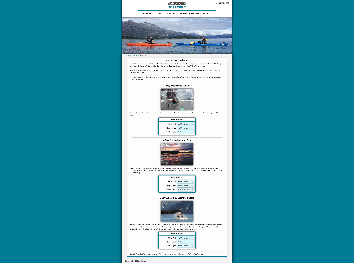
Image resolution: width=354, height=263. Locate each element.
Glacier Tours (182, 13)
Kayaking (159, 13)
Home (128, 55)
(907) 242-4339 (223, 3)
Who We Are (147, 13)
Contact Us (207, 13)
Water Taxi (170, 13)
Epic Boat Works (194, 13)
